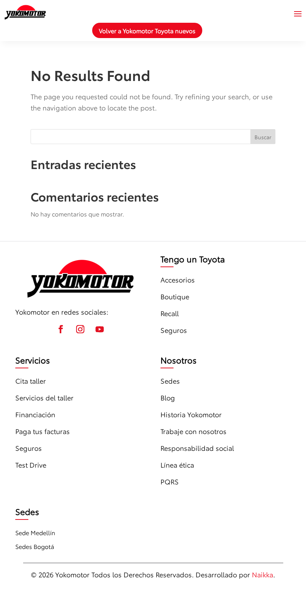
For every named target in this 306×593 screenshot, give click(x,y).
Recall (169, 313)
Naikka (262, 574)
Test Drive (30, 464)
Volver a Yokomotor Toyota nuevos (147, 30)
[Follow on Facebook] (61, 329)
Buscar (263, 137)
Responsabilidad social (197, 448)
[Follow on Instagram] (80, 329)
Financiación (35, 414)
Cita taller (30, 381)
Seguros (173, 330)
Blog (167, 397)
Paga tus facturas (42, 431)
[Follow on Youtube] (99, 329)
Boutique (174, 296)
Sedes (170, 381)
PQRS (169, 481)
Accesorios (177, 279)
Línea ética (177, 464)
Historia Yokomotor (191, 414)
